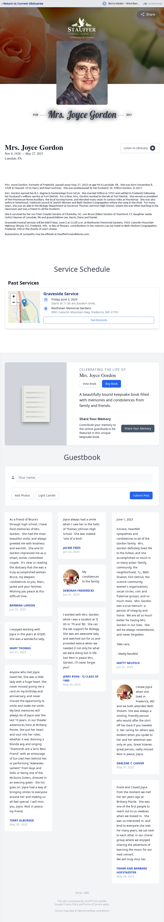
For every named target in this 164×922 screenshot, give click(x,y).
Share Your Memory (138, 428)
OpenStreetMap (86, 910)
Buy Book (111, 384)
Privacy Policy (70, 904)
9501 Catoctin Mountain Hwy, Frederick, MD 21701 (85, 312)
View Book (89, 384)
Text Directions (99, 320)
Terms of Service (93, 904)
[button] (24, 303)
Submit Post (141, 495)
